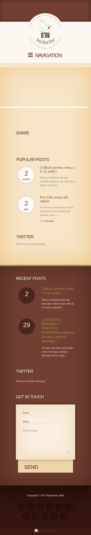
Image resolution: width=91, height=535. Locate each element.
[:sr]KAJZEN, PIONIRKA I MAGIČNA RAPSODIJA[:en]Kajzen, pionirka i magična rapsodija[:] (58, 330)
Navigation (48, 55)
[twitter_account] (40, 507)
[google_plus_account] (55, 516)
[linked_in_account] (64, 516)
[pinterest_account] (45, 516)
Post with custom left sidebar (54, 199)
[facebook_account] (31, 507)
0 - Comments (47, 220)
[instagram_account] (50, 507)
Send (31, 467)
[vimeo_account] (69, 507)
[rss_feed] (21, 507)
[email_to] (26, 516)
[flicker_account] (59, 507)
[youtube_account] (36, 516)
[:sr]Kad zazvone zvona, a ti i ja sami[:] (57, 169)
